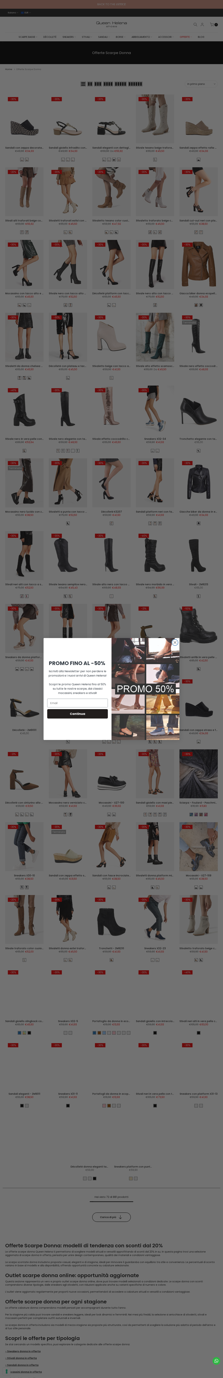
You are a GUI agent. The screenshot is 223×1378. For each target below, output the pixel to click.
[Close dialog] (175, 642)
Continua (77, 714)
